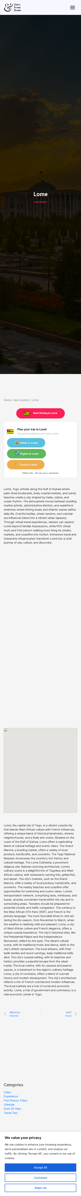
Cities (7, 1092)
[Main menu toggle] (72, 7)
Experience (11, 1096)
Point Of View (12, 1108)
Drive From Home (17, 7)
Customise (40, 1177)
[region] (40, 1164)
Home (7, 399)
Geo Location (21, 399)
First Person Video (15, 1100)
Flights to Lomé (26, 453)
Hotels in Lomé (26, 442)
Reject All (40, 1187)
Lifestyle (9, 1104)
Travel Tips (11, 1113)
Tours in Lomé (26, 464)
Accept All (40, 1167)
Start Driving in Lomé (45, 413)
